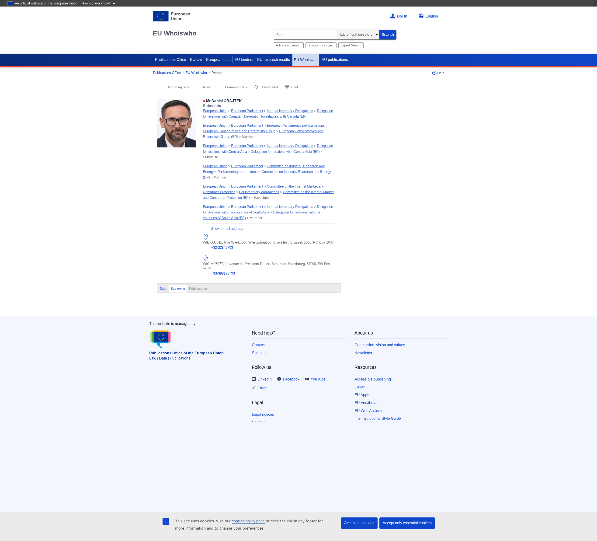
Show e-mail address (227, 228)
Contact (258, 345)
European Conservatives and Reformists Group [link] (239, 131)
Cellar (359, 387)
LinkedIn (264, 379)
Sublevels (178, 288)
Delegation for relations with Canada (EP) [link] (275, 116)
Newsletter (363, 353)
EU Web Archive (368, 411)
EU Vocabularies (368, 403)
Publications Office (170, 60)
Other (262, 388)
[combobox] (305, 34)
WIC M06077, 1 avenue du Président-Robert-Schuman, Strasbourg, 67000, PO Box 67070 (266, 266)
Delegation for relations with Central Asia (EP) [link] (285, 152)
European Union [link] (215, 111)
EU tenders (244, 60)
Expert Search (350, 45)
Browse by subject (321, 45)
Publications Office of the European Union (186, 353)
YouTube (318, 379)
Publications (198, 288)
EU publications (335, 60)
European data (218, 60)
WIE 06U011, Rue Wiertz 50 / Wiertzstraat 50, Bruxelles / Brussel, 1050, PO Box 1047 (268, 242)
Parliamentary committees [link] (238, 172)
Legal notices (263, 414)
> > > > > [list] (265, 131)
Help (440, 73)
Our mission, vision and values (379, 345)
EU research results (273, 60)
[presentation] (178, 289)
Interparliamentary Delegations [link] (290, 111)
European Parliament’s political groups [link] (296, 125)
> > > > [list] (268, 111)
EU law (196, 60)
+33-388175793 (223, 273)
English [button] (431, 16)
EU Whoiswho (174, 33)
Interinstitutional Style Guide (377, 418)
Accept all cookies (359, 523)
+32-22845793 (222, 247)
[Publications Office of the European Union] (171, 16)
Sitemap (259, 353)
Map (163, 288)
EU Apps (361, 395)
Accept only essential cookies (407, 523)
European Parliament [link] (247, 111)
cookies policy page (248, 521)
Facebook (291, 379)
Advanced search (289, 45)
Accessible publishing (372, 379)
